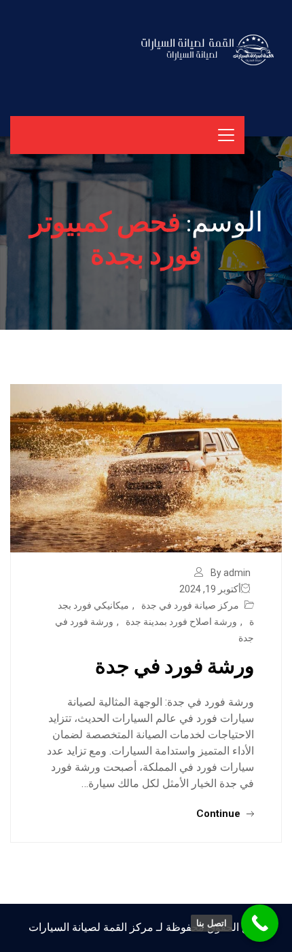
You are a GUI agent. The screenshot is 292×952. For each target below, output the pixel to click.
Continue (219, 813)
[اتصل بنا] (259, 923)
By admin (231, 572)
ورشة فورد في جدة (174, 665)
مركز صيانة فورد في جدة (190, 605)
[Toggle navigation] (226, 135)
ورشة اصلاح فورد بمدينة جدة (181, 621)
